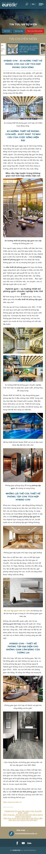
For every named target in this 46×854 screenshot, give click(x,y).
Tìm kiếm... (27, 4)
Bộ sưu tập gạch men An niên (17, 611)
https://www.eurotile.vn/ (12, 802)
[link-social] (17, 842)
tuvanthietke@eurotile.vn (26, 833)
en (33, 4)
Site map (20, 830)
